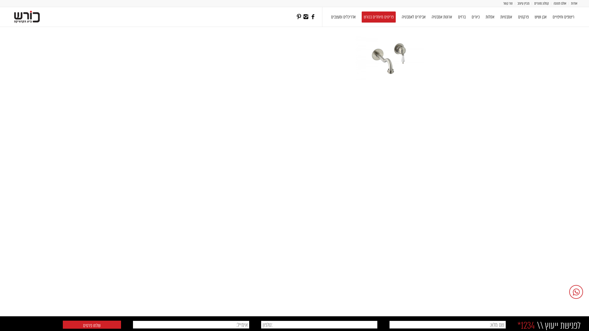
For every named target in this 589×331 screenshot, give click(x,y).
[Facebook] (312, 16)
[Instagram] (306, 16)
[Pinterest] (299, 16)
